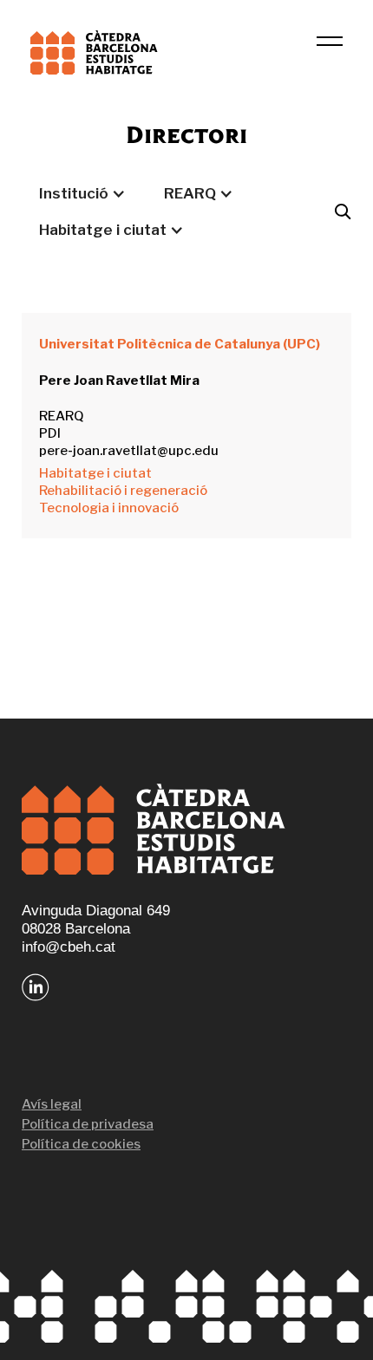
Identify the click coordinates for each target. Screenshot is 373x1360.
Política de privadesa (88, 1124)
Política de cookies (81, 1144)
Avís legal (52, 1104)
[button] (82, 193)
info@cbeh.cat (68, 947)
